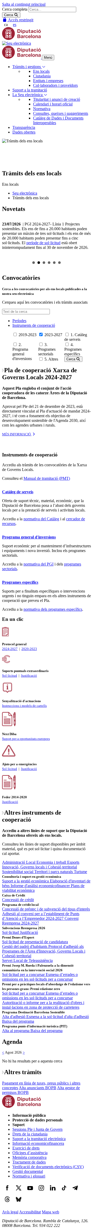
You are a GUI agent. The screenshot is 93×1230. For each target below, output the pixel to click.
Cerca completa (14, 9)
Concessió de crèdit (18, 899)
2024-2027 (10, 649)
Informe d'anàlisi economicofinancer (41, 885)
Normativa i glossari (28, 1176)
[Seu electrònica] (16, 43)
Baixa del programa (18, 1021)
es (14, 24)
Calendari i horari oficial (53, 104)
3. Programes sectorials (47, 349)
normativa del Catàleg (41, 519)
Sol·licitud (9, 675)
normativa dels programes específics (53, 609)
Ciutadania (42, 76)
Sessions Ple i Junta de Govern (37, 1129)
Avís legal (10, 1212)
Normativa (41, 109)
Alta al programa (16, 1030)
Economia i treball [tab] (51, 862)
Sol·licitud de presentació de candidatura (35, 942)
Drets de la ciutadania (30, 1134)
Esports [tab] (73, 862)
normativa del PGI (38, 564)
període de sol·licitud (43, 243)
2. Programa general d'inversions (22, 351)
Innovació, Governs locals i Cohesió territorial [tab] (39, 867)
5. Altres (51, 359)
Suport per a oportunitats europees (26, 739)
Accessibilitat (30, 1212)
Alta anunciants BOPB (37, 1088)
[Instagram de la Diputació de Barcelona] (41, 1191)
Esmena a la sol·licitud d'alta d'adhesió (57, 1016)
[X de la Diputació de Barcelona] (18, 1191)
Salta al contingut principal (23, 4)
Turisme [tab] (80, 871)
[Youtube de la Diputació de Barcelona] (30, 1191)
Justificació (29, 675)
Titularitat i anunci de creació (56, 99)
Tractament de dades (29, 1162)
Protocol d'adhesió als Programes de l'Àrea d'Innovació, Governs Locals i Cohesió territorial (43, 951)
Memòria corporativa (29, 1157)
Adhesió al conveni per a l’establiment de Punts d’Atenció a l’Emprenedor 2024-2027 (40, 916)
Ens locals (41, 71)
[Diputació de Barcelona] (21, 38)
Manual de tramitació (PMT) (47, 478)
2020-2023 (29, 649)
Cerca (71, 359)
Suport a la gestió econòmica (26, 881)
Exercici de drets (26, 1148)
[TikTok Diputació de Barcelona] (64, 1191)
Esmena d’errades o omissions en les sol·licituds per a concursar (40, 976)
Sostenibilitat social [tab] (18, 871)
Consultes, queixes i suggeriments (60, 113)
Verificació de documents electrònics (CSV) (48, 1167)
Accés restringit (20, 20)
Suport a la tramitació (29, 90)
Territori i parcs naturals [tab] (54, 871)
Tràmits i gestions (27, 66)
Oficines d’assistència (30, 1153)
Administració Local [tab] (19, 862)
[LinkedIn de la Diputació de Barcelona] (53, 1191)
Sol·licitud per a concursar (24, 974)
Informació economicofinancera (38, 1143)
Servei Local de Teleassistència (27, 960)
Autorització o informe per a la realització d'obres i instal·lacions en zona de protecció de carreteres (43, 1004)
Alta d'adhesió (14, 1016)
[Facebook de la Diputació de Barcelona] (7, 1191)
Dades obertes (23, 132)
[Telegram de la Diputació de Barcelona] (75, 1191)
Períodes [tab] (19, 320)
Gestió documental (27, 1171)
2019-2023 (27, 335)
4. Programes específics (73, 349)
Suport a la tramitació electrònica (39, 1138)
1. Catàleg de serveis (75, 337)
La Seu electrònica (28, 94)
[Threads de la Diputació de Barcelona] (7, 1203)
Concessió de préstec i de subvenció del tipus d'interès (46, 909)
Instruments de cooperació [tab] (33, 325)
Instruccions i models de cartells (24, 706)
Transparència (23, 127)
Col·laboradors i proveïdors (55, 85)
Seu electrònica (24, 193)
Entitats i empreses (48, 80)
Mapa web (50, 1212)
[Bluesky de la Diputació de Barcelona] (18, 1203)
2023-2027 (53, 335)
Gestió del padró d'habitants (25, 946)
